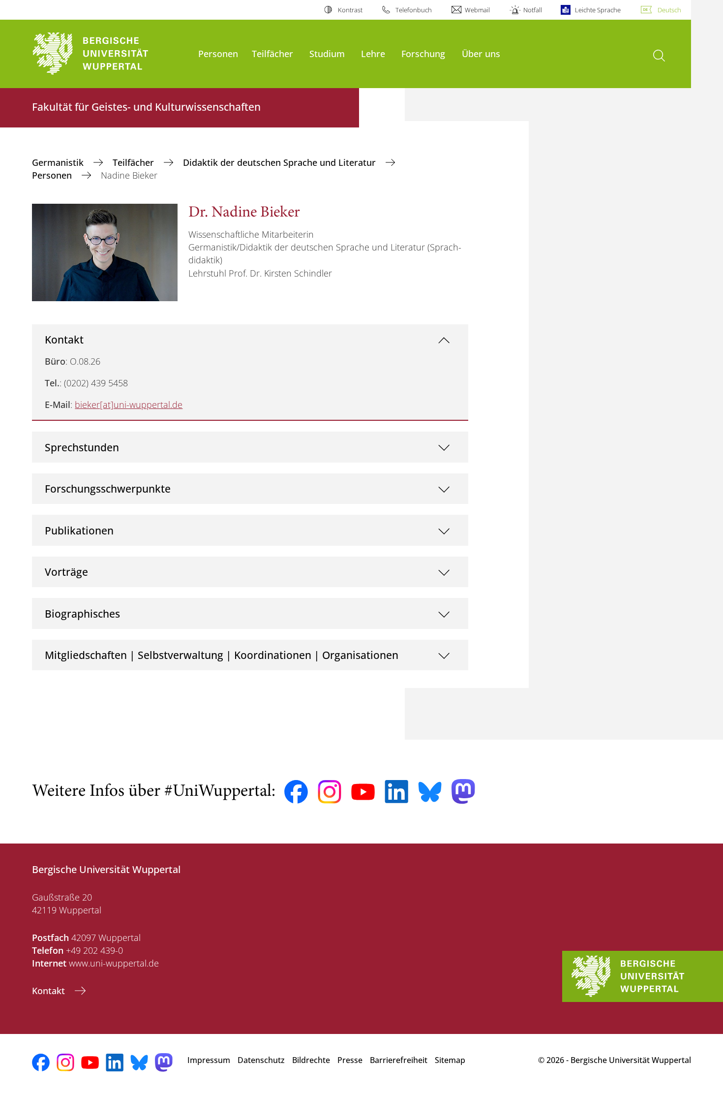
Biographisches (82, 613)
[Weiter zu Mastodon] (463, 791)
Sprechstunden (82, 447)
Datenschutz (261, 1060)
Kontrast (350, 9)
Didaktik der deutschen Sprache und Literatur (280, 162)
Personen (218, 53)
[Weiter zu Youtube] (363, 791)
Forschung (423, 53)
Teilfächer (272, 53)
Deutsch (669, 9)
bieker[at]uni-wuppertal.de (128, 404)
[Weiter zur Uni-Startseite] (110, 54)
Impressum (208, 1060)
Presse (349, 1060)
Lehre (373, 53)
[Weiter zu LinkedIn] (396, 791)
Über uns (481, 53)
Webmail (477, 9)
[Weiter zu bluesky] (430, 792)
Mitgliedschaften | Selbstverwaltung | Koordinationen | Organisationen (221, 654)
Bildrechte (311, 1060)
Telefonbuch (413, 9)
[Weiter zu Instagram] (329, 792)
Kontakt (64, 339)
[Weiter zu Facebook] (296, 792)
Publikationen (79, 530)
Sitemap (450, 1060)
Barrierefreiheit (398, 1060)
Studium (327, 53)
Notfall (532, 9)
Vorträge (66, 571)
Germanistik (59, 162)
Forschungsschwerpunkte (108, 488)
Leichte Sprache (598, 9)
